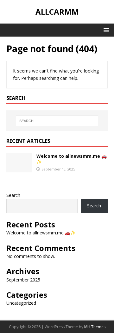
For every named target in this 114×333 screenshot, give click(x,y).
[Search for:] (57, 120)
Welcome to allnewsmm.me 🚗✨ (71, 159)
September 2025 (23, 280)
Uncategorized (21, 303)
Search (13, 195)
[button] (105, 29)
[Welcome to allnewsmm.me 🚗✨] (19, 168)
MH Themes (94, 327)
